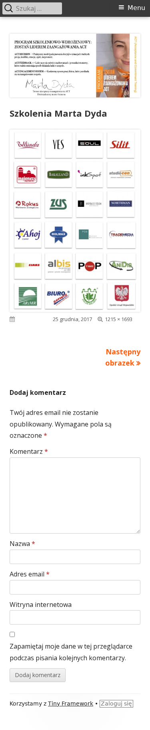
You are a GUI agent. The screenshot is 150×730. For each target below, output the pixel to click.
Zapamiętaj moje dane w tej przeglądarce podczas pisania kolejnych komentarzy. (71, 652)
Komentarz (29, 451)
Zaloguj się (116, 703)
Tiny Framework (70, 703)
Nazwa (22, 543)
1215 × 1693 (118, 319)
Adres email (30, 574)
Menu (136, 8)
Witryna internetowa (41, 604)
